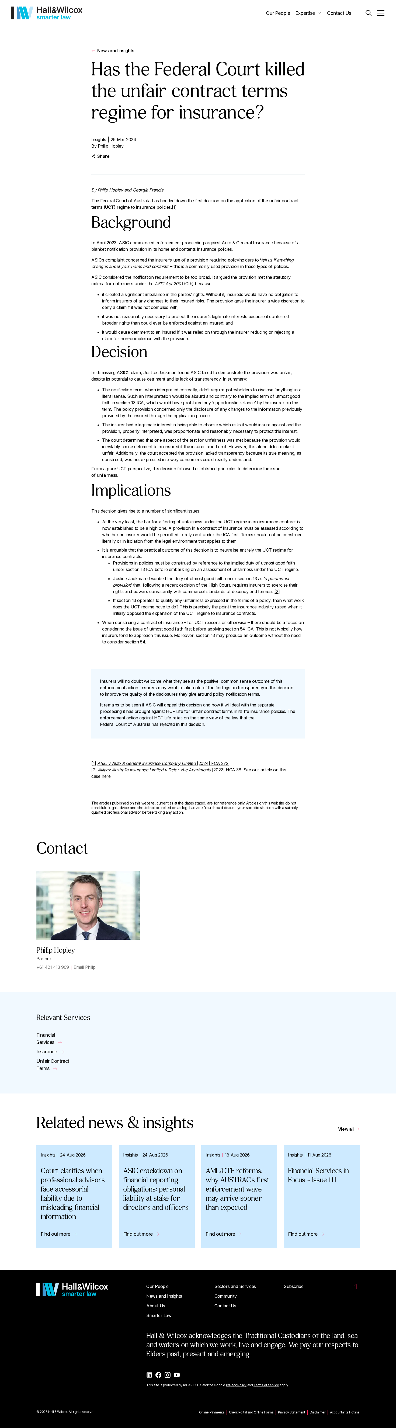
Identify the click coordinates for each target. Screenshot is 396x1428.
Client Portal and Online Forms (251, 1412)
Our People (278, 13)
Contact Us (339, 13)
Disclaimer (317, 1412)
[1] (174, 207)
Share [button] (103, 156)
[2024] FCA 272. (163, 763)
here (106, 776)
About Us (155, 1305)
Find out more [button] (55, 1234)
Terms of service (266, 1385)
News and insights (115, 50)
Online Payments (211, 1412)
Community (225, 1296)
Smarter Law (159, 1315)
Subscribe (293, 1286)
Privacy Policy (236, 1385)
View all (346, 1129)
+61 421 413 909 (52, 967)
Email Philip (84, 967)
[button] (368, 13)
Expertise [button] (305, 13)
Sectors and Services (235, 1286)
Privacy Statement (291, 1412)
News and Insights (164, 1296)
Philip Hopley (111, 146)
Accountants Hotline (345, 1412)
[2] (277, 591)
